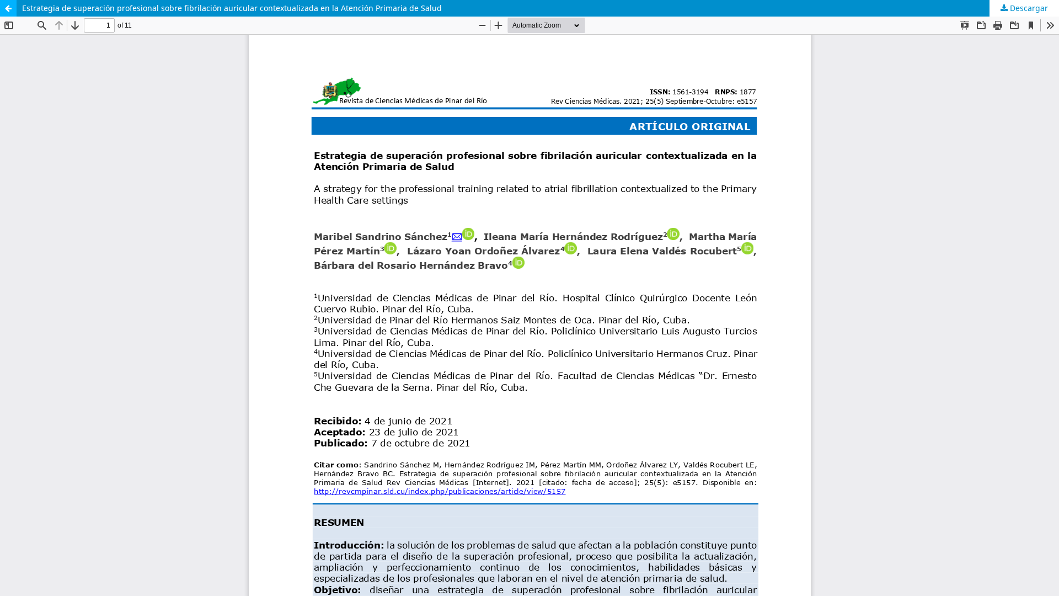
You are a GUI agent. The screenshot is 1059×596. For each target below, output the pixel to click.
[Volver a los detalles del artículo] (8, 8)
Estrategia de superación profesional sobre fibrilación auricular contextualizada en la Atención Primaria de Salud (232, 8)
